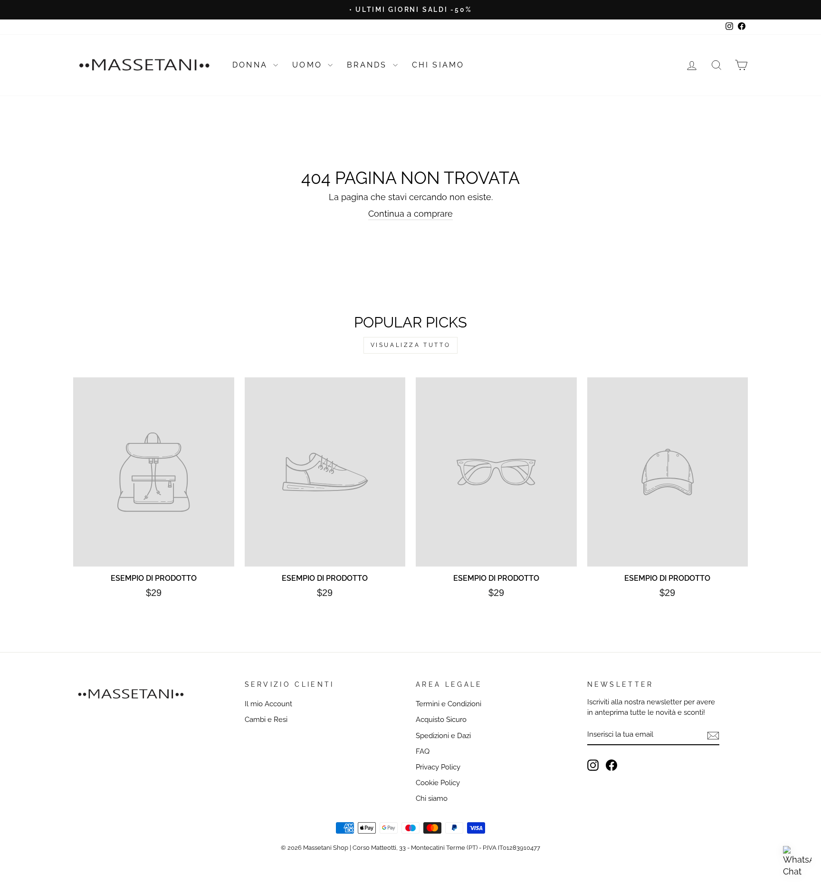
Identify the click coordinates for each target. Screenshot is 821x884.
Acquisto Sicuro (441, 719)
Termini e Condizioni (448, 704)
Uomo (308, 64)
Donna (251, 64)
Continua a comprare (410, 214)
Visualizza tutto (411, 345)
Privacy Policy (438, 767)
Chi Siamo (438, 64)
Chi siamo (432, 798)
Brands (368, 64)
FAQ (423, 751)
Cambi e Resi (266, 719)
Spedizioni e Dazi (443, 735)
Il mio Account (268, 704)
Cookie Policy (438, 782)
